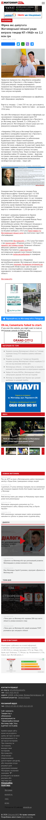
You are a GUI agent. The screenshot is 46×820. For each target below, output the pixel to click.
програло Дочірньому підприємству (28, 264)
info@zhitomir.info (17, 690)
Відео (5, 414)
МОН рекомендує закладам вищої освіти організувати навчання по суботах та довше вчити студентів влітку (21, 515)
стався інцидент (25, 250)
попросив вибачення (21, 254)
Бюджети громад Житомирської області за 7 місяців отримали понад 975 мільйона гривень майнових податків (24, 353)
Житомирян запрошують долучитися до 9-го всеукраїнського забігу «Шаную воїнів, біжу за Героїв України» (20, 506)
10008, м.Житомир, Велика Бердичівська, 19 (26, 695)
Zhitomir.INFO (13, 814)
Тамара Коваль (24, 697)
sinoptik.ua (27, 807)
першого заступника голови (12, 245)
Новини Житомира (11, 474)
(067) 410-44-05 (12, 692)
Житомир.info (18, 241)
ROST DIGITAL (27, 817)
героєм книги (10, 243)
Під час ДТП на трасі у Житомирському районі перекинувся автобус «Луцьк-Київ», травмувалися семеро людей (22, 480)
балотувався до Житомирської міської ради (21, 231)
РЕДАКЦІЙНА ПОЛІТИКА (7, 784)
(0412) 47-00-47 (11, 706)
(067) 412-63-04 (26, 706)
